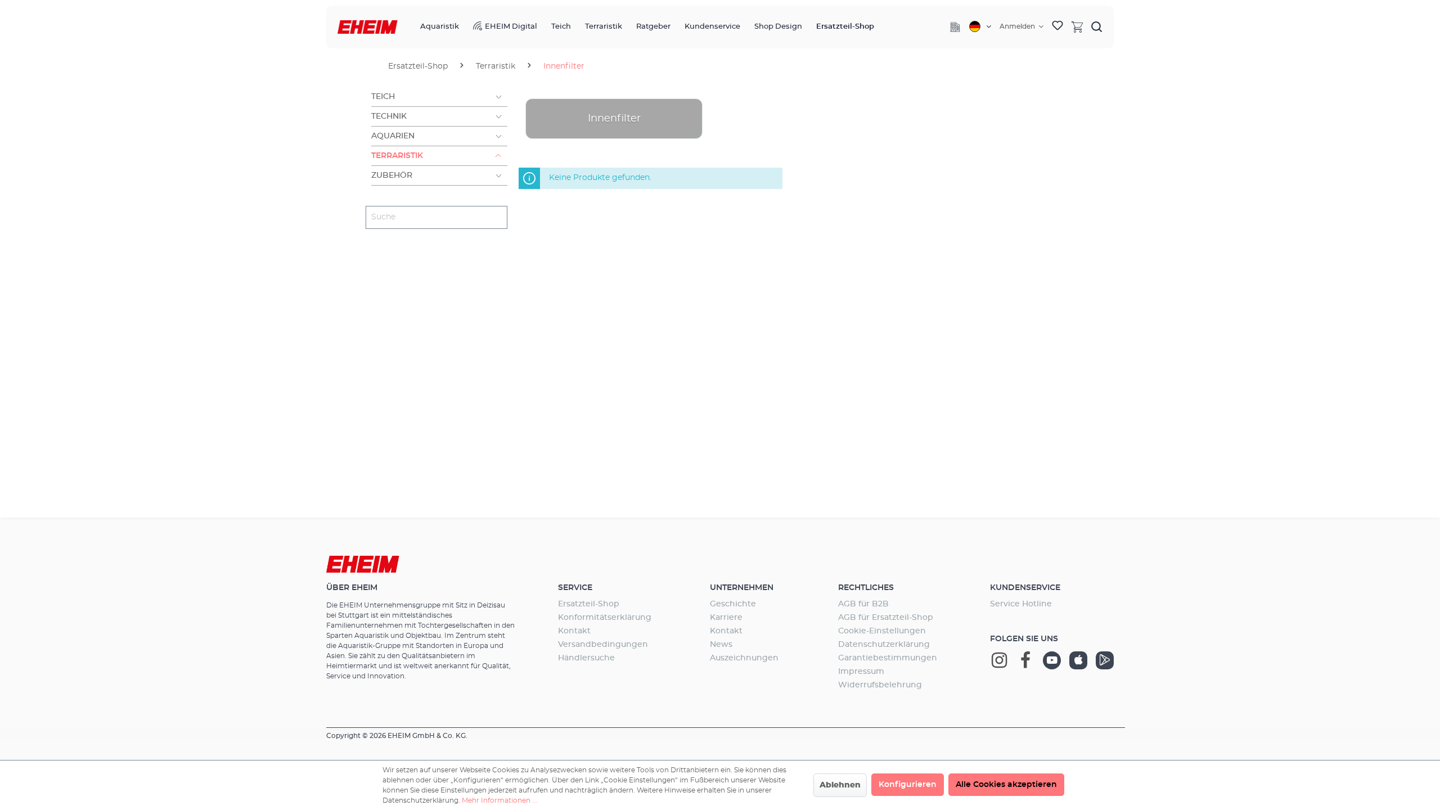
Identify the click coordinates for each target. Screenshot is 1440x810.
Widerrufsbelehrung (880, 685)
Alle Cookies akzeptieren (1006, 785)
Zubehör (391, 175)
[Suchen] (1096, 26)
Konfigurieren (908, 785)
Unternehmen (741, 588)
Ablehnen (840, 785)
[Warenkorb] (1077, 26)
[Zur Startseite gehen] (368, 27)
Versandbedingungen (603, 645)
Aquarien (393, 136)
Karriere (726, 618)
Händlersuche (586, 658)
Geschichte (733, 604)
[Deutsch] (980, 26)
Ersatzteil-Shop (588, 604)
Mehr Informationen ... (499, 800)
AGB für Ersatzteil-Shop (885, 618)
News (721, 645)
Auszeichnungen (744, 658)
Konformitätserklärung (604, 618)
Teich (383, 97)
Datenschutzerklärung (884, 645)
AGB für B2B (863, 604)
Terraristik (397, 156)
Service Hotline (1021, 604)
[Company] (955, 27)
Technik (389, 116)
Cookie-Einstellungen (882, 631)
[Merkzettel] (1057, 27)
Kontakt (574, 631)
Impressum (861, 672)
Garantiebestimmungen (887, 658)
